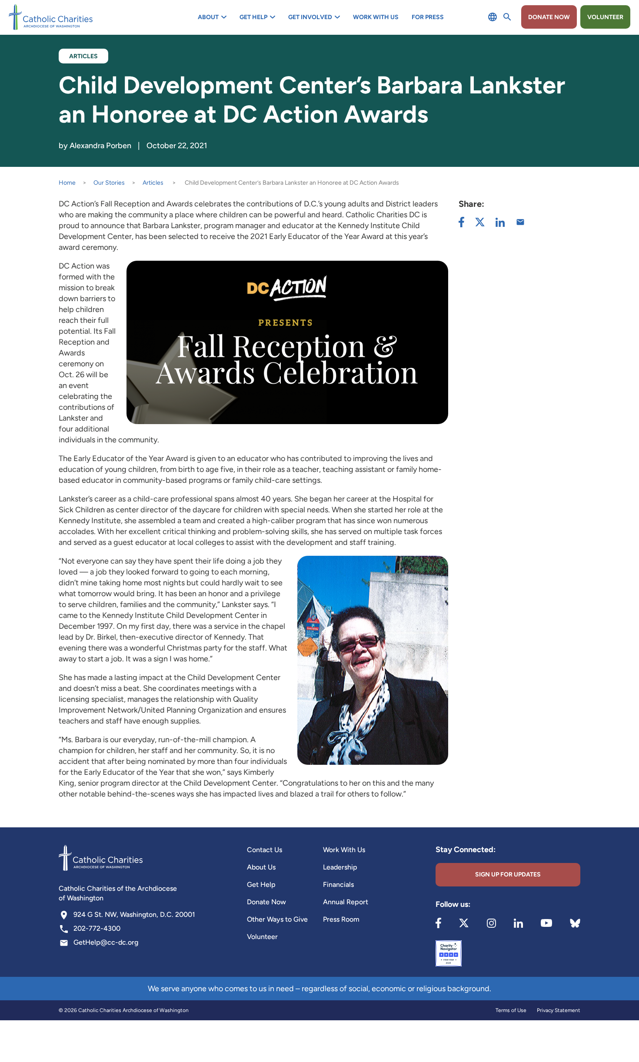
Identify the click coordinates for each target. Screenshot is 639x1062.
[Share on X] (480, 222)
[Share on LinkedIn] (500, 222)
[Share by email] (520, 222)
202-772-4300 (96, 928)
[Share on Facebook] (461, 222)
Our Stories (109, 182)
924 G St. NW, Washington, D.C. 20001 (134, 914)
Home (67, 182)
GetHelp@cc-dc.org (105, 942)
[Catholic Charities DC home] (51, 17)
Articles (153, 182)
